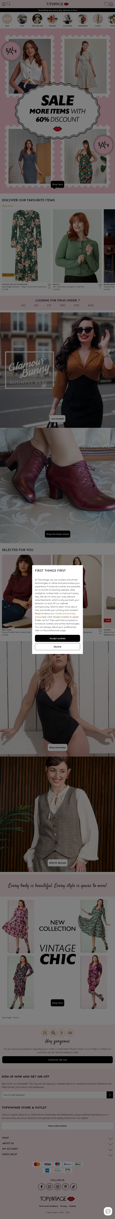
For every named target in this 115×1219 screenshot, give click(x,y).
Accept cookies (57, 638)
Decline (57, 646)
